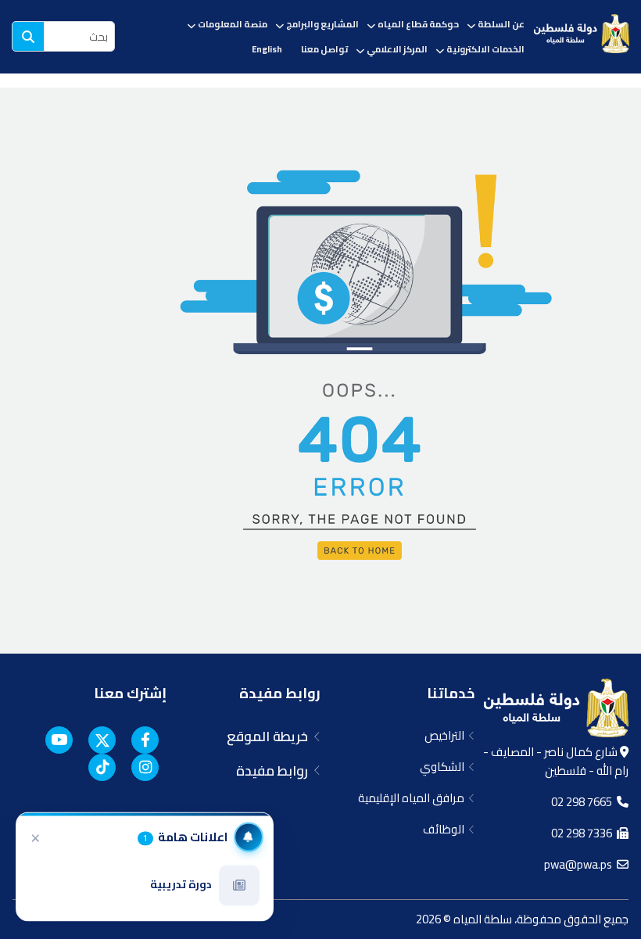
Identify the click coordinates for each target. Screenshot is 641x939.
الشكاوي (444, 766)
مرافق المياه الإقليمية (413, 798)
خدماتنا (450, 693)
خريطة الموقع (270, 736)
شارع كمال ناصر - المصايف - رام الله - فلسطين (555, 761)
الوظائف (446, 829)
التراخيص (446, 735)
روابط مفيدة (279, 693)
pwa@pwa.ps (580, 864)
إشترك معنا (130, 693)
